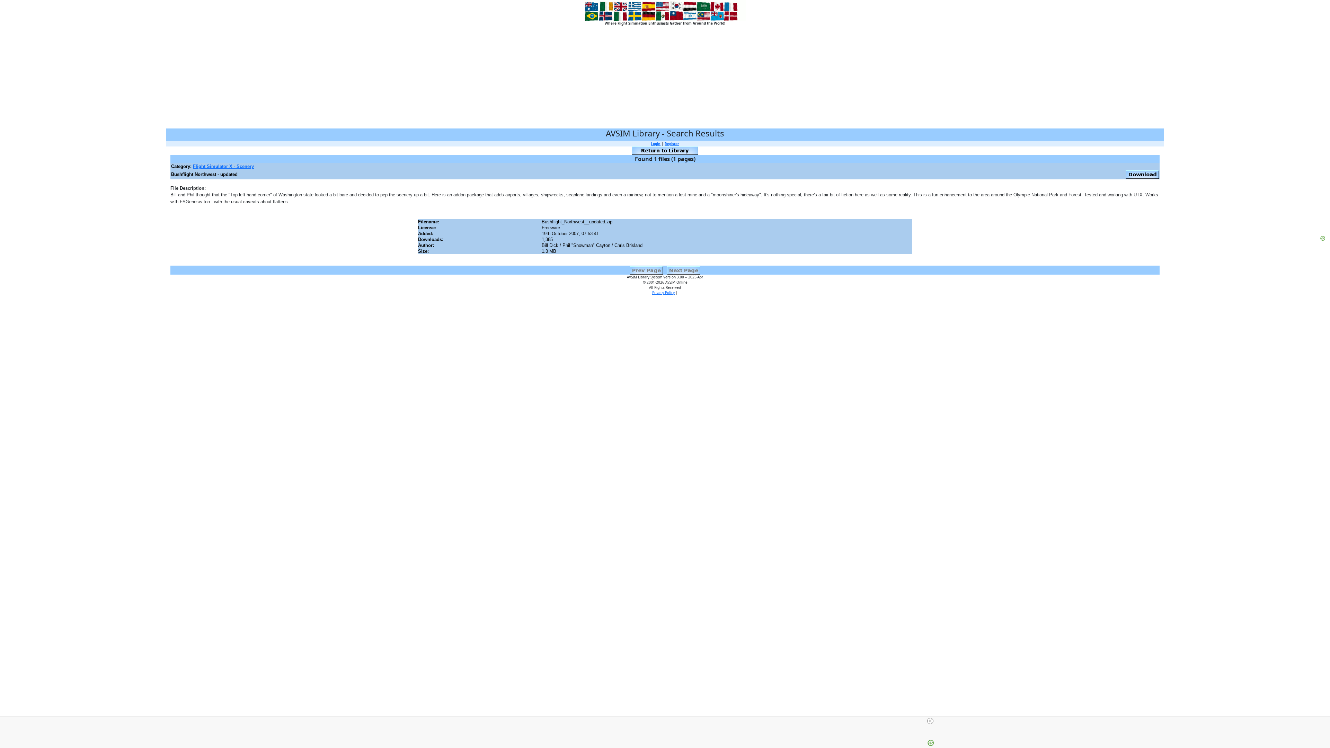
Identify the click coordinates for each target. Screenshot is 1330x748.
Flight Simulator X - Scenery (223, 166)
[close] (930, 721)
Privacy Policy (663, 292)
